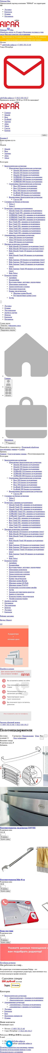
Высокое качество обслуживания (17, 34)
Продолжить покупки (8, 330)
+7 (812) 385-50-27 (21, 98)
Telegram (3, 1)
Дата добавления (19, 738)
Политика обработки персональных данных (17, 1047)
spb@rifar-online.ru (25, 1043)
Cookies (22, 449)
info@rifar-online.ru (9, 45)
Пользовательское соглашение (11, 1052)
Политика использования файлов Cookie (15, 1050)
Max (8, 1)
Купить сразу (5, 839)
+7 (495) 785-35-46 (24, 45)
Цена (37, 736)
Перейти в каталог (7, 669)
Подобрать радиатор (8, 963)
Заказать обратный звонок (10, 722)
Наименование (28, 736)
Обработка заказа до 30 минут (11, 32)
